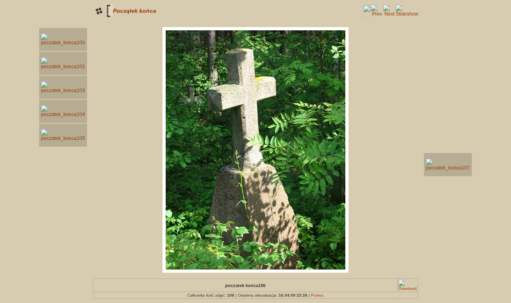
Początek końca (134, 11)
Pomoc (317, 295)
